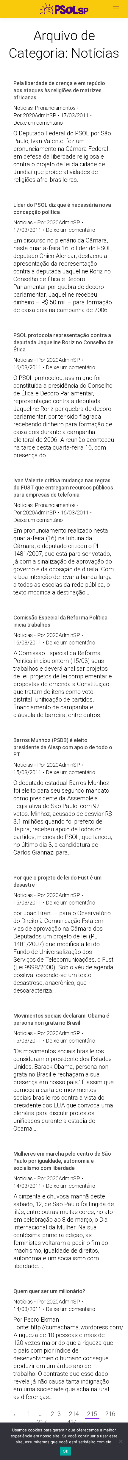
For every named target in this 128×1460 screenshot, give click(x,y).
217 (42, 1422)
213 (56, 1413)
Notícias (23, 108)
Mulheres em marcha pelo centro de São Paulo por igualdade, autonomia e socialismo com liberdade (62, 1161)
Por (34, 115)
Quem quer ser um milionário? (49, 1291)
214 (74, 1413)
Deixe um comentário (38, 123)
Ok (65, 1451)
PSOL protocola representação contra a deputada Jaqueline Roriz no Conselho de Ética (63, 342)
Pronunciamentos (55, 108)
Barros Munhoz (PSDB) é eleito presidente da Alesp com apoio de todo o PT (62, 747)
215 (92, 1413)
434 (72, 1422)
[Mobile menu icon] (116, 9)
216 (110, 1413)
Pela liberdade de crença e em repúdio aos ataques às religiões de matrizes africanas (59, 90)
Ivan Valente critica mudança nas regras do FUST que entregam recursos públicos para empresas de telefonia (63, 487)
